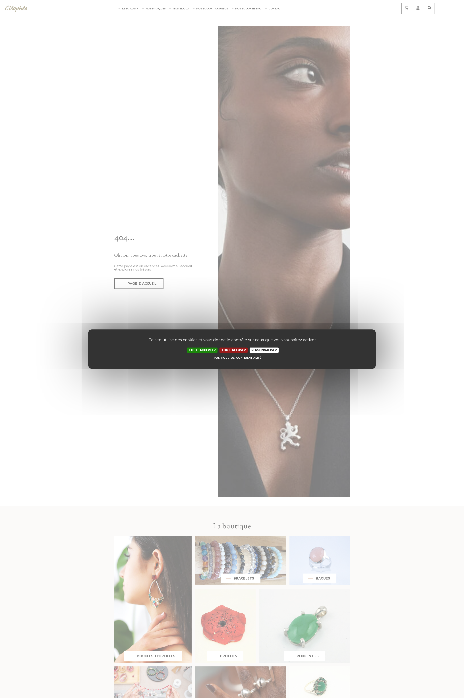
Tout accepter (202, 350)
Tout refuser (233, 350)
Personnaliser (264, 350)
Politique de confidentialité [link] (233, 357)
